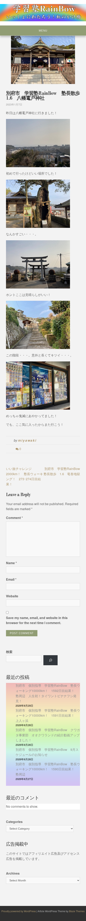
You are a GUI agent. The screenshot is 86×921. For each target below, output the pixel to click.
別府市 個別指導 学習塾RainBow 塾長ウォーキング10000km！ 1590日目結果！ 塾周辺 (48, 769)
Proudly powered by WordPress (18, 911)
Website (12, 596)
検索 (9, 651)
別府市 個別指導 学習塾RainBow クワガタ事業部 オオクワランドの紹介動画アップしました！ (48, 735)
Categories (14, 821)
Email (11, 579)
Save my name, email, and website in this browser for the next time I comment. (37, 620)
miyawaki (27, 440)
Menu (43, 30)
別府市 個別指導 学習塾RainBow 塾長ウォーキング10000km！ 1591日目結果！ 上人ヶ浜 (48, 715)
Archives (13, 873)
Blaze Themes (77, 911)
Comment (14, 517)
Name (11, 563)
